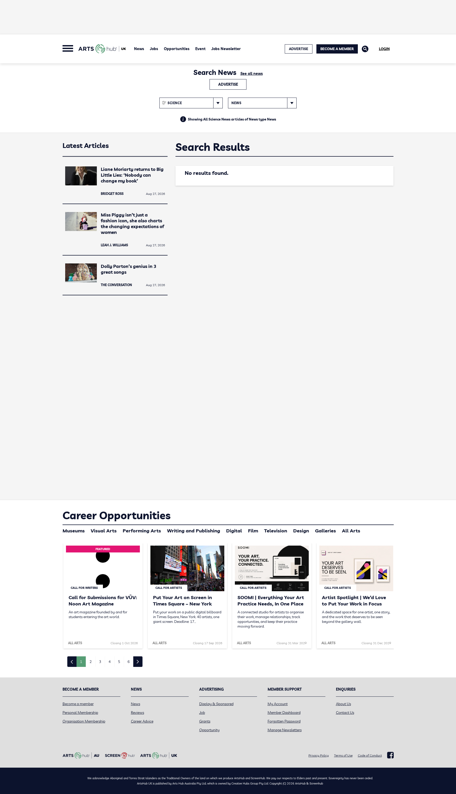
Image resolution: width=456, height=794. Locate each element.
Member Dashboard (284, 712)
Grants (204, 721)
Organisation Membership (84, 721)
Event (200, 48)
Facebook (390, 755)
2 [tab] (90, 661)
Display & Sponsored (216, 703)
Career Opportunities (116, 515)
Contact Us (345, 712)
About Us (343, 703)
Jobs (154, 48)
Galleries (325, 531)
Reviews (137, 712)
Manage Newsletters (285, 730)
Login (384, 49)
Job (202, 712)
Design (301, 531)
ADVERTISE (298, 49)
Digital (234, 531)
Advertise (228, 84)
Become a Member (337, 49)
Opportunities (176, 48)
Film (253, 531)
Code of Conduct (370, 755)
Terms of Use (343, 755)
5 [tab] (119, 661)
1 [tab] (81, 661)
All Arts (351, 531)
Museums (74, 531)
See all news (251, 73)
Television (275, 531)
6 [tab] (128, 661)
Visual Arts (104, 531)
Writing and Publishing (193, 531)
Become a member (78, 703)
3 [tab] (100, 661)
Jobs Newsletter (226, 48)
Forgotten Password (284, 721)
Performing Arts (142, 531)
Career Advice (142, 721)
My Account (278, 703)
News (139, 48)
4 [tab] (109, 661)
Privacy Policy (318, 755)
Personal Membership (80, 712)
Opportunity (209, 730)
